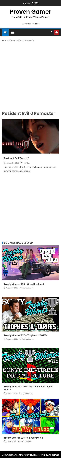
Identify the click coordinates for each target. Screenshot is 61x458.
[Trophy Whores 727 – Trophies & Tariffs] (30, 314)
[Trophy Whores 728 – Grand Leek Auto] (30, 262)
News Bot (26, 163)
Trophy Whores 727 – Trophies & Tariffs (25, 335)
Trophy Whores (27, 288)
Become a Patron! (30, 23)
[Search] (51, 32)
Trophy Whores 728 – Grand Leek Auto (24, 284)
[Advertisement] (30, 76)
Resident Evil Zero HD (16, 158)
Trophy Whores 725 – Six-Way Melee (23, 437)
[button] (12, 32)
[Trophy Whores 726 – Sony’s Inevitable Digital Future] (30, 365)
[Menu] (12, 32)
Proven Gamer (30, 12)
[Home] (5, 32)
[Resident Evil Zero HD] (30, 136)
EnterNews (39, 454)
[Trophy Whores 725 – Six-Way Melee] (30, 416)
